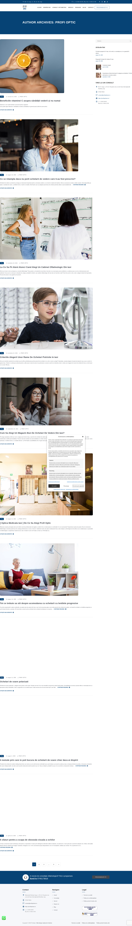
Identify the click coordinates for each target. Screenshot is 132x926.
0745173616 (42, 878)
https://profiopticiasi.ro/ (103, 98)
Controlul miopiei (107, 65)
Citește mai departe (6, 109)
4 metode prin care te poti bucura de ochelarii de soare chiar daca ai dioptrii (39, 760)
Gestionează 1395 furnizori (54, 481)
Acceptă (54, 486)
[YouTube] (105, 2)
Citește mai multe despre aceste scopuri (75, 481)
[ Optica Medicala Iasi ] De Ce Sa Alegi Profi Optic (25, 523)
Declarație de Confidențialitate (72, 489)
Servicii (70, 7)
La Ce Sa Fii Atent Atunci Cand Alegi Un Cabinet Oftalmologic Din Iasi (35, 267)
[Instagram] (102, 2)
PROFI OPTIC (23, 96)
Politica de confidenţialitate (90, 898)
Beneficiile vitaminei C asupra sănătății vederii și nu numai (30, 101)
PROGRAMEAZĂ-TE (102, 7)
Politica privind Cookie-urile (59, 489)
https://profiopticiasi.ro (30, 906)
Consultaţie (56, 898)
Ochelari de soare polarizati (14, 681)
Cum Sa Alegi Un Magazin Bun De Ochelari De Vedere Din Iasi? (32, 433)
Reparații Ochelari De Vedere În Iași (104, 59)
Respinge (66, 486)
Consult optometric (59, 7)
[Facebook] (100, 2)
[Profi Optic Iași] (24, 7)
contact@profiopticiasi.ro (104, 95)
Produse (78, 7)
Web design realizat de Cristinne (44, 923)
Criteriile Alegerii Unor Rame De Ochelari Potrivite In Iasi (29, 357)
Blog (84, 7)
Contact (91, 7)
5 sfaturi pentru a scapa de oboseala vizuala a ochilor (27, 840)
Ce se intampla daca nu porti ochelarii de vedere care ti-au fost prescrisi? (37, 179)
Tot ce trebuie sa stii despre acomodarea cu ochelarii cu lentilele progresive (39, 603)
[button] (83, 436)
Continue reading (78, 185)
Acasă (39, 7)
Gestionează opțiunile (78, 486)
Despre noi (47, 7)
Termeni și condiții (88, 895)
